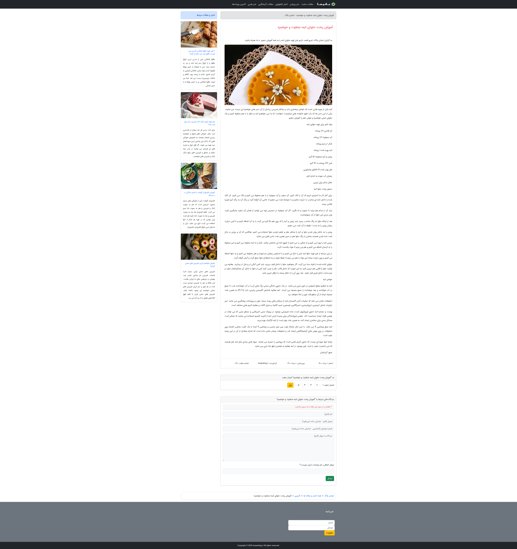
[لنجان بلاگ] (326, 4)
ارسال (329, 478)
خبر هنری (252, 4)
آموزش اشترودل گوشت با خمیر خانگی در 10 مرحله (199, 194)
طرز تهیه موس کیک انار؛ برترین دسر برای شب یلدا (199, 123)
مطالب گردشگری (265, 4)
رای (290, 385)
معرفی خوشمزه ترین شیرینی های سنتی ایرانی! (200, 265)
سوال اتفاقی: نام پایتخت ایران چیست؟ (317, 465)
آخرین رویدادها (239, 4)
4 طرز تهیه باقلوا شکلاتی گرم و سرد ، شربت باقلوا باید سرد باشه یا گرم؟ (201, 52)
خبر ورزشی (294, 4)
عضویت (329, 532)
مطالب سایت (307, 4)
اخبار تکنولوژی (281, 4)
